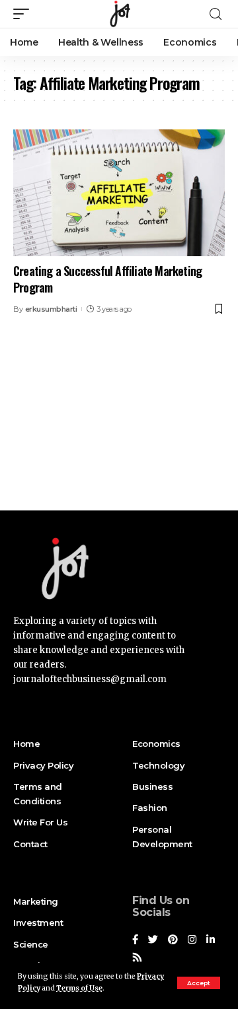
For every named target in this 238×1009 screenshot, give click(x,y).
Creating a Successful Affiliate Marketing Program (107, 279)
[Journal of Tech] (119, 14)
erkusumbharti (51, 309)
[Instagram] (192, 940)
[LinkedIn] (210, 940)
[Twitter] (153, 940)
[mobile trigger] (24, 14)
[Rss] (137, 958)
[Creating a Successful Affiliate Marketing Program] (119, 192)
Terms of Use (79, 988)
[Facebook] (135, 940)
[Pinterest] (173, 940)
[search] (215, 14)
